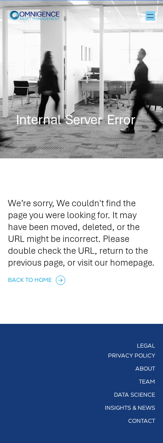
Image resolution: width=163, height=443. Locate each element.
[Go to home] (37, 16)
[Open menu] (150, 16)
